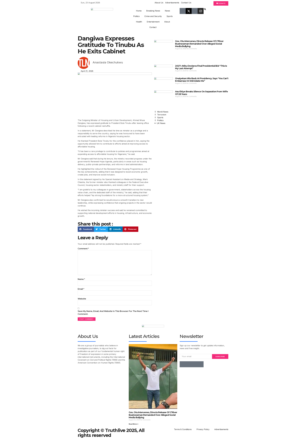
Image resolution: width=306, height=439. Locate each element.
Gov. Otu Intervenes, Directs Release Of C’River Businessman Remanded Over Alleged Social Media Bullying (199, 44)
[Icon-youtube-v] (195, 11)
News (167, 11)
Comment (83, 248)
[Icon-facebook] (183, 11)
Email (81, 289)
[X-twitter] (189, 11)
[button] (205, 9)
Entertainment (153, 22)
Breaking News (153, 11)
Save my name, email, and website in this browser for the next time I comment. (113, 312)
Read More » (133, 424)
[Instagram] (201, 11)
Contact (152, 27)
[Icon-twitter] (189, 364)
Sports (170, 16)
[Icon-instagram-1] (195, 364)
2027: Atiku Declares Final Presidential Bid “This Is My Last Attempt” (201, 67)
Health (139, 22)
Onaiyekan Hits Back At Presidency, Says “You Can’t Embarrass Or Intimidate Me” (201, 79)
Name (81, 279)
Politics (136, 16)
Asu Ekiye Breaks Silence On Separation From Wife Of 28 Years (201, 93)
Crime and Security (153, 16)
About (167, 22)
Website (82, 299)
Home (139, 11)
